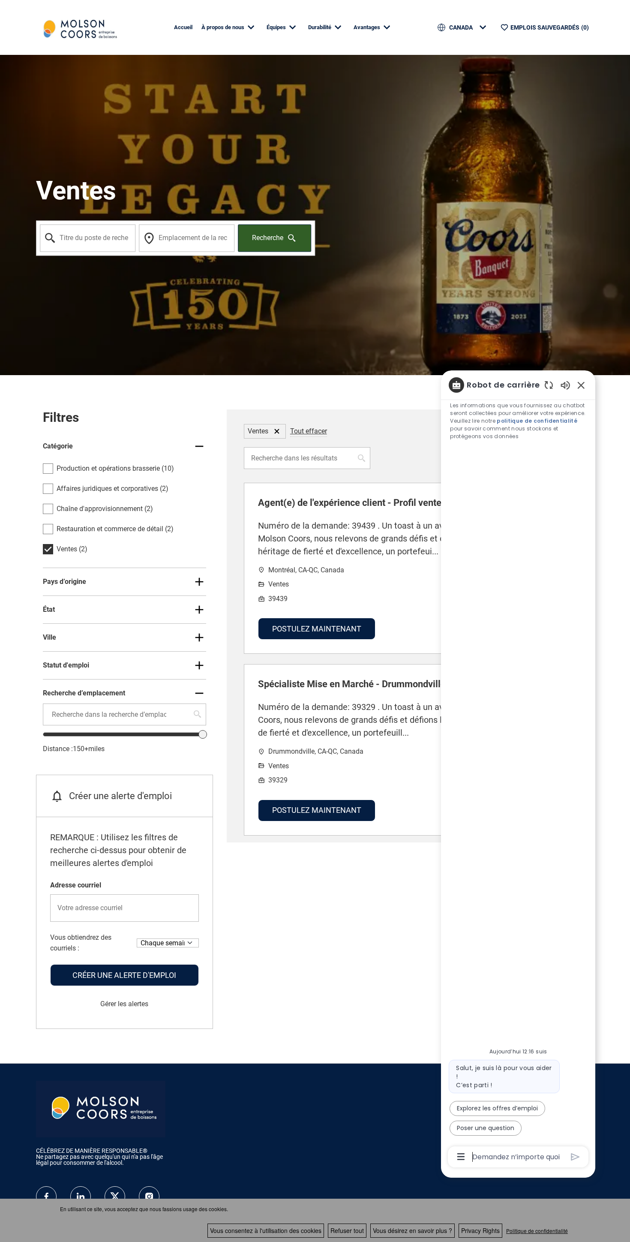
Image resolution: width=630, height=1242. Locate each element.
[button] (277, 431)
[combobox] (87, 238)
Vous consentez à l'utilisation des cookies (265, 1230)
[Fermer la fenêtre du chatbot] (581, 385)
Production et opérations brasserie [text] (115, 468)
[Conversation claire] (549, 385)
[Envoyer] (575, 1157)
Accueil (183, 27)
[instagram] (149, 1196)
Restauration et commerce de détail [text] (115, 529)
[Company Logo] (79, 27)
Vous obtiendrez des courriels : (80, 943)
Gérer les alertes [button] (124, 1004)
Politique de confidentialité (537, 1230)
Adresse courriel (75, 885)
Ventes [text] (72, 549)
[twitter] (115, 1196)
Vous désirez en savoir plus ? (412, 1230)
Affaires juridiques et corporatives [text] (112, 488)
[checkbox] (48, 468)
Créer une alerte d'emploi (124, 975)
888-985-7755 (72, 1169)
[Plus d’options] (461, 1157)
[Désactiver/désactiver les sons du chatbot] (565, 385)
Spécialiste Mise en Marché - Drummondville (352, 684)
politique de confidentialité (537, 420)
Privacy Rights (480, 1230)
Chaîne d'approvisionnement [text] (105, 509)
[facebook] (46, 1196)
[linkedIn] (80, 1196)
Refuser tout (347, 1230)
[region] (518, 770)
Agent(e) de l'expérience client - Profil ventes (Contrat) (372, 502)
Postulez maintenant (316, 628)
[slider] (202, 734)
